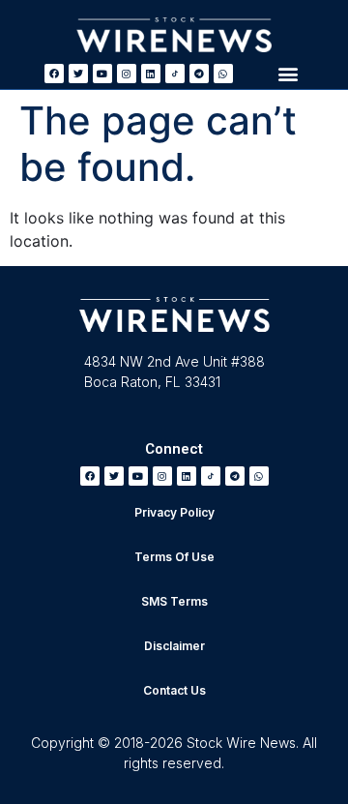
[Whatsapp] (223, 73)
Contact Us (174, 690)
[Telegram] (199, 73)
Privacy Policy (174, 512)
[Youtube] (102, 73)
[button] (288, 73)
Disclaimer (174, 646)
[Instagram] (126, 73)
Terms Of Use (174, 557)
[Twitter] (78, 73)
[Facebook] (54, 73)
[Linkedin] (150, 73)
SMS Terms (174, 601)
